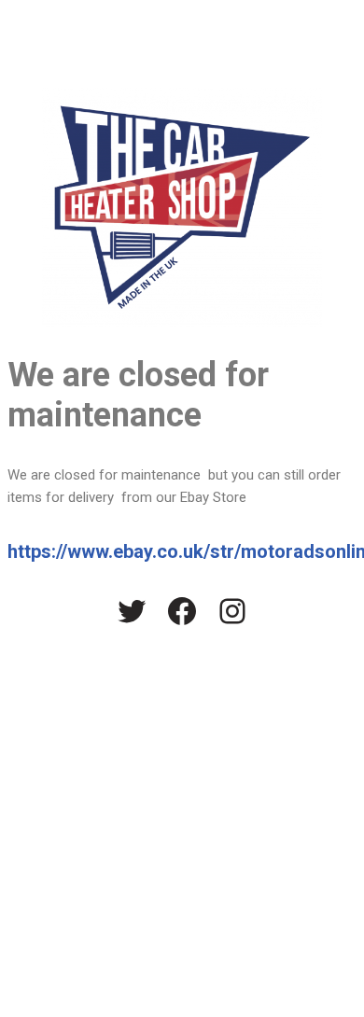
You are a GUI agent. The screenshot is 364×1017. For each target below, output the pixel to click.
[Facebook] (182, 611)
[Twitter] (131, 611)
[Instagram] (232, 611)
